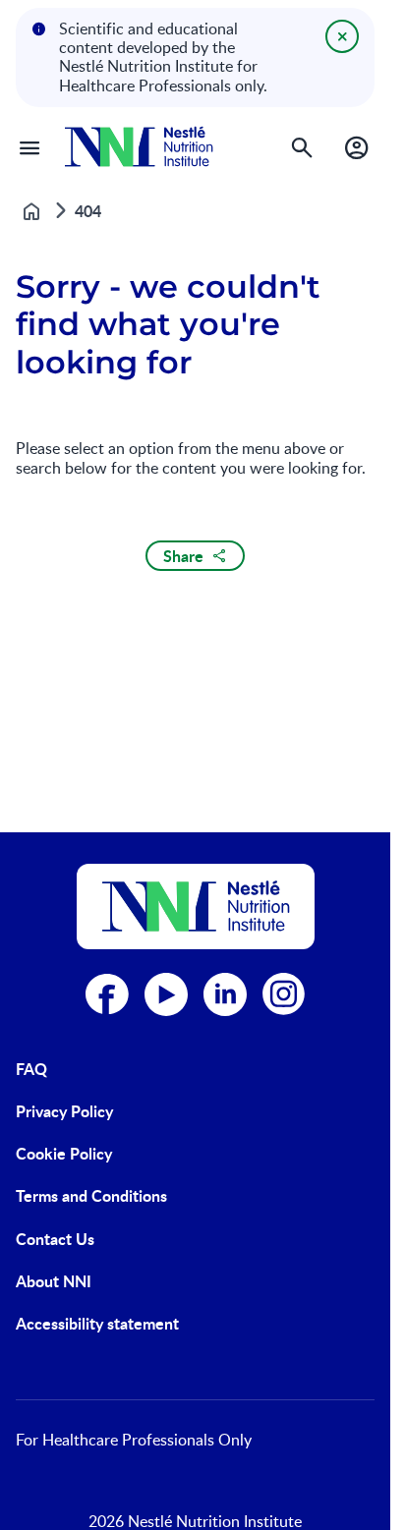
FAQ (31, 1068)
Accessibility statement (97, 1323)
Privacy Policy (64, 1111)
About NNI (53, 1281)
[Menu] (29, 147)
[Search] (301, 147)
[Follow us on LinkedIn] (225, 994)
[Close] (342, 36)
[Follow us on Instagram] (284, 994)
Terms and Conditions (91, 1195)
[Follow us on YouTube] (166, 994)
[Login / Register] (356, 147)
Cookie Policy (64, 1153)
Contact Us (55, 1238)
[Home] (138, 147)
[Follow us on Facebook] (107, 994)
